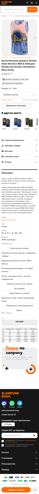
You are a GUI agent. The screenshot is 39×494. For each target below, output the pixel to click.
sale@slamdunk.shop (10, 410)
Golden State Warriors (9, 220)
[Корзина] (32, 3)
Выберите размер (11, 94)
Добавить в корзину (16, 490)
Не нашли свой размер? (30, 100)
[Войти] (27, 3)
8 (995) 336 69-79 (9, 415)
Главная (4, 16)
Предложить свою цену (16, 106)
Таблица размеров (7, 100)
